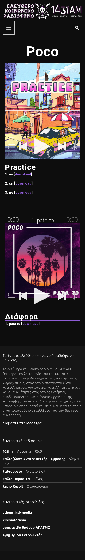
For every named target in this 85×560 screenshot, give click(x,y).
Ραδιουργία (12, 471)
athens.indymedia (17, 512)
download (23, 174)
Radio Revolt (13, 486)
